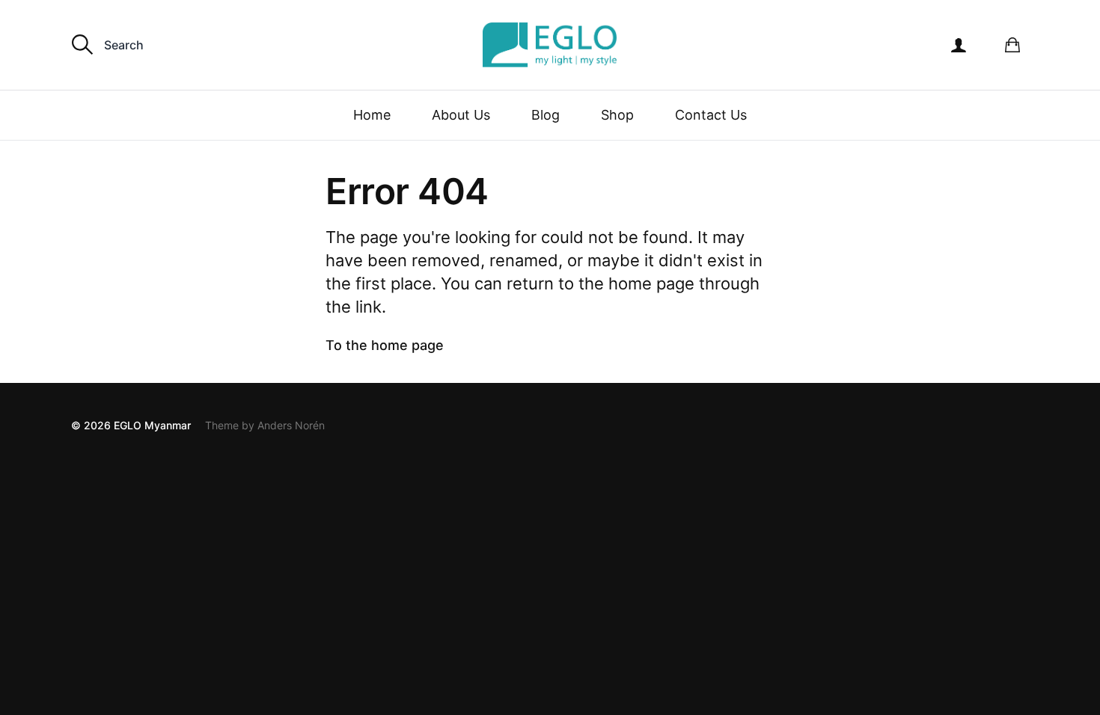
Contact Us (711, 115)
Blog (545, 115)
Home (372, 115)
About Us (461, 115)
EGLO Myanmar (152, 425)
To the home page (385, 345)
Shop (617, 115)
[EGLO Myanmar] (550, 44)
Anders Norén (291, 425)
